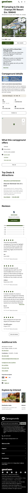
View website (20, 43)
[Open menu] (24, 1)
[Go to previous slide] (3, 27)
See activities (5, 365)
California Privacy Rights (13, 474)
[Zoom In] (23, 120)
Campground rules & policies (9, 362)
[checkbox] (2, 426)
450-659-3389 (15, 197)
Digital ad (6, 383)
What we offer (6, 443)
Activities (6, 157)
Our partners (5, 458)
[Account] (21, 1)
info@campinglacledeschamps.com (10, 358)
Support (4, 448)
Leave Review (14, 220)
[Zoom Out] (23, 123)
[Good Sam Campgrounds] (10, 418)
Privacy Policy (16, 463)
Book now (7, 43)
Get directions (5, 350)
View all (14, 164)
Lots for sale (7, 154)
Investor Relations (18, 478)
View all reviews (14, 334)
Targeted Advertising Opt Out (8, 478)
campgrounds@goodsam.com (11, 438)
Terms (24, 478)
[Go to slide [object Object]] (6, 35)
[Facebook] (2, 383)
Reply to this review (13, 258)
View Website (7, 197)
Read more (21, 304)
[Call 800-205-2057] (19, 2)
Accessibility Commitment (7, 479)
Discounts (4, 380)
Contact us (14, 112)
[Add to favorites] (23, 19)
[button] (5, 67)
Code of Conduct (17, 479)
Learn (3, 453)
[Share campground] (19, 19)
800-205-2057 (7, 436)
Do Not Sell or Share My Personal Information (11, 476)
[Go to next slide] (24, 27)
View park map (7, 160)
